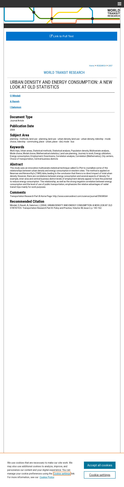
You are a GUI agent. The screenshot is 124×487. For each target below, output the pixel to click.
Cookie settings (62, 473)
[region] (62, 470)
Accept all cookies (99, 465)
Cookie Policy (47, 477)
